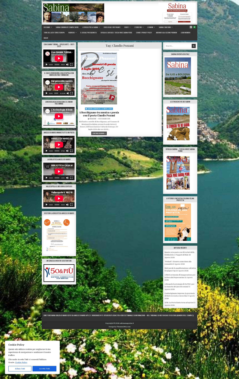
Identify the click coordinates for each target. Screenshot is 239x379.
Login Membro (185, 32)
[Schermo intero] (71, 64)
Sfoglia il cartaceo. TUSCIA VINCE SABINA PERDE (116, 32)
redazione (93, 118)
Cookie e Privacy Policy (144, 32)
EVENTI (126, 27)
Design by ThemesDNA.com (119, 327)
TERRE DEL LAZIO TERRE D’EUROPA (54, 32)
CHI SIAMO (47, 27)
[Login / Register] (194, 27)
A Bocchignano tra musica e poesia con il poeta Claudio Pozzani (99, 114)
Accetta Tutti (44, 369)
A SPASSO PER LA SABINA (90, 27)
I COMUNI (150, 27)
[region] (32, 357)
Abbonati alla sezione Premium (166, 32)
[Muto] (67, 64)
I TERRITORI (138, 27)
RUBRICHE (71, 32)
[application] (59, 58)
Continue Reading (99, 133)
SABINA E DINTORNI (165, 27)
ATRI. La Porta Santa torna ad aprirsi (179, 303)
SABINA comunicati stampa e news (67, 27)
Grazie (46, 38)
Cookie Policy (21, 362)
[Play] (46, 64)
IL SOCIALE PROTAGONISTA (88, 32)
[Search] (190, 27)
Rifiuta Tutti (20, 369)
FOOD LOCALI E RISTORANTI (112, 27)
